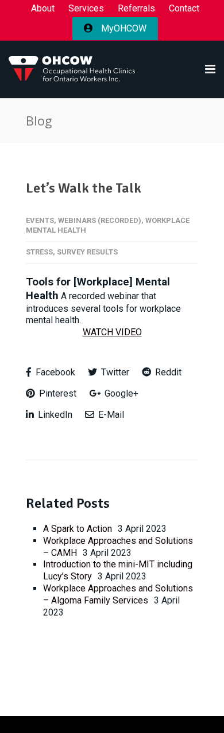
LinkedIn (54, 414)
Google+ (120, 393)
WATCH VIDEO (112, 332)
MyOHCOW (122, 28)
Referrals (136, 8)
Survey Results (87, 252)
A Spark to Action (77, 528)
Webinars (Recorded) (99, 220)
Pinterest (56, 393)
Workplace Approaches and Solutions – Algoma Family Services (118, 594)
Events (40, 220)
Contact (184, 8)
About (43, 8)
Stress (39, 252)
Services (86, 8)
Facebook (54, 372)
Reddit (167, 372)
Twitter (114, 372)
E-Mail (110, 414)
